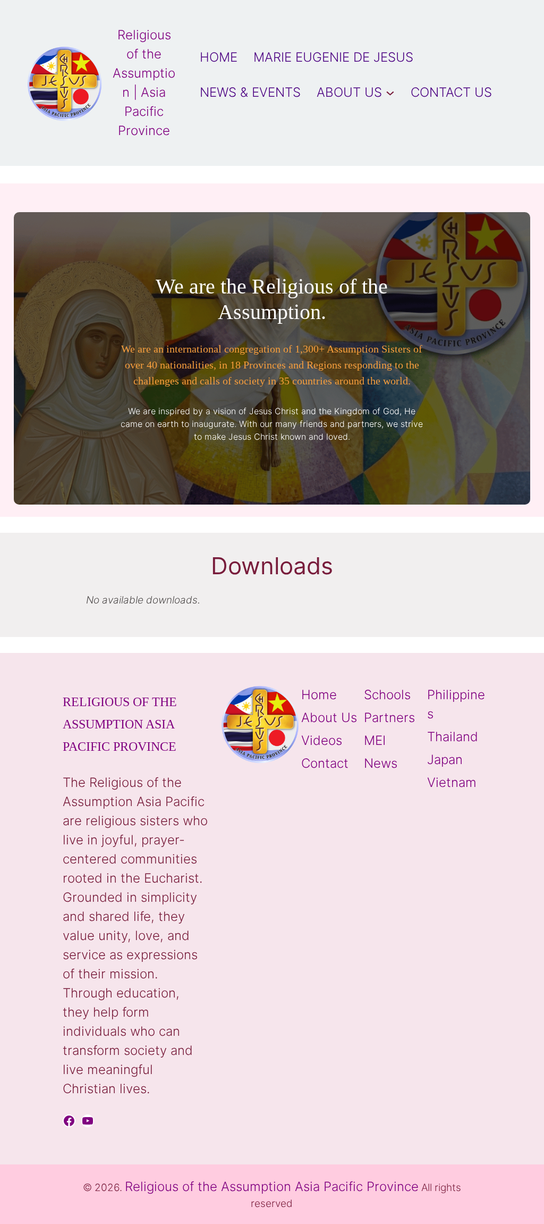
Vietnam (452, 782)
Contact (324, 763)
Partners (389, 717)
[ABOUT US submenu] (390, 92)
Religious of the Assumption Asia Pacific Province (120, 724)
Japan (445, 759)
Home (319, 694)
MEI (375, 740)
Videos (321, 740)
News (380, 763)
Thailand (452, 736)
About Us (329, 717)
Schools (387, 694)
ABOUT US (349, 92)
